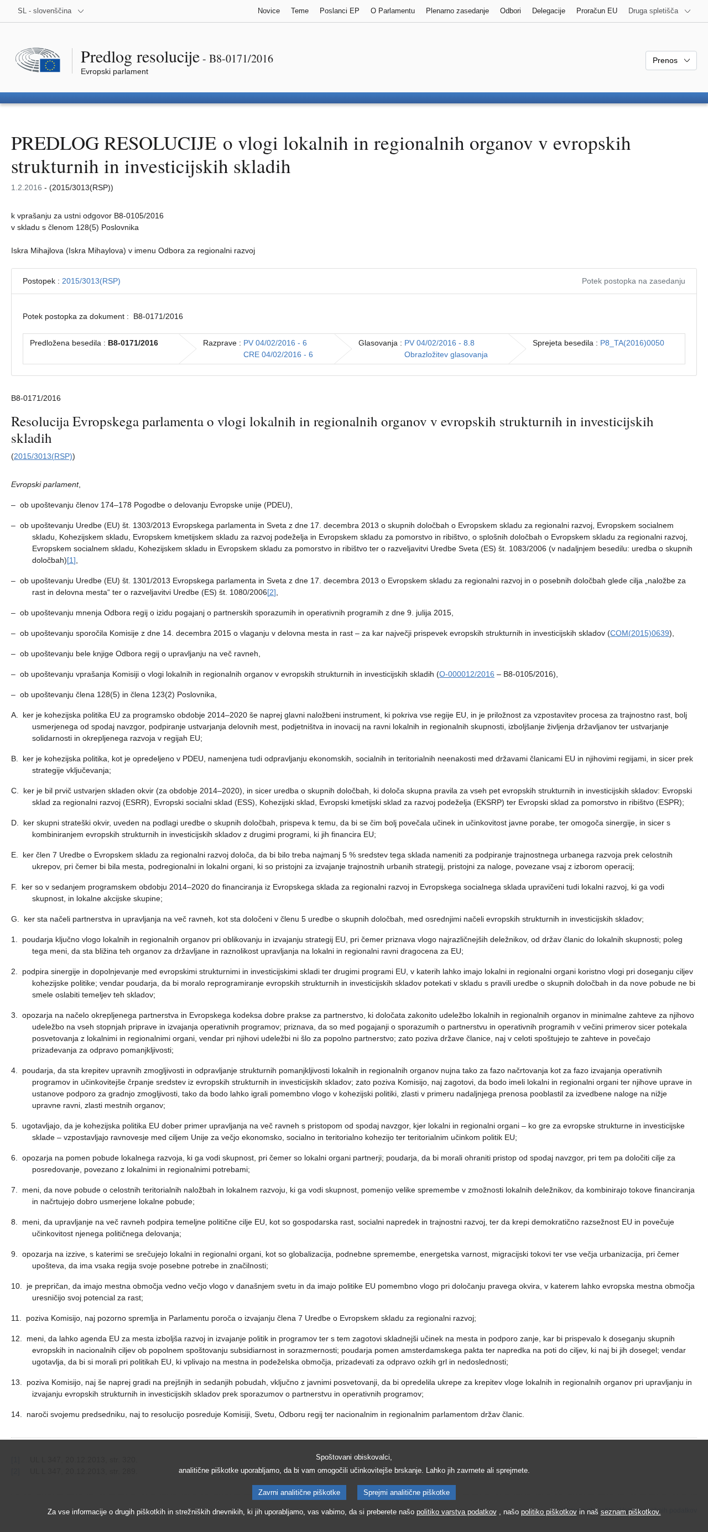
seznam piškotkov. (631, 1512)
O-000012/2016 (466, 674)
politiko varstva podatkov (457, 1512)
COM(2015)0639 (639, 633)
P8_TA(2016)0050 (632, 342)
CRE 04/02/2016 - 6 (278, 354)
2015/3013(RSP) (91, 280)
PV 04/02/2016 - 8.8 (439, 342)
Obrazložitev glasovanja (446, 354)
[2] (271, 592)
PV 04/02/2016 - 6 (275, 342)
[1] (71, 560)
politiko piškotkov (549, 1512)
